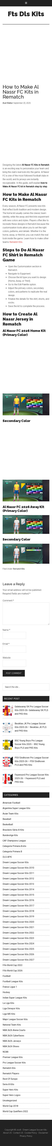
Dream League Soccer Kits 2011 (18, 873)
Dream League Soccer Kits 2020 (18, 922)
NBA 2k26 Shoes (11, 1046)
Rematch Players (11, 1073)
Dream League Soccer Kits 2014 (18, 889)
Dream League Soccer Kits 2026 (18, 954)
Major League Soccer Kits (15, 1019)
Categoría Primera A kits (14, 846)
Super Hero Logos (11, 1095)
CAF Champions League (14, 840)
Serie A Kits (8, 1084)
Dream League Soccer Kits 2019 (18, 916)
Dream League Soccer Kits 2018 (18, 911)
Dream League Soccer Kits (16, 862)
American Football (11, 802)
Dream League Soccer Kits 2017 (18, 905)
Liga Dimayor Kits (11, 1008)
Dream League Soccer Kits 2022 (18, 932)
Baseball (7, 819)
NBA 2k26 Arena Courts (14, 1030)
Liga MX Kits (9, 1014)
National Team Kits (12, 1024)
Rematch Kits (15, 242)
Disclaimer (43, 1133)
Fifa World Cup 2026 (12, 970)
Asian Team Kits (10, 813)
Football (7, 976)
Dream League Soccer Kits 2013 (18, 884)
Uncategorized (10, 1100)
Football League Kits (13, 981)
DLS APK (7, 857)
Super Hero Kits (10, 1089)
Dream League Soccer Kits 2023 (18, 938)
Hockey (6, 992)
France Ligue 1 (10, 987)
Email (6, 644)
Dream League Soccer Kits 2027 (18, 959)
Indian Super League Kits (15, 997)
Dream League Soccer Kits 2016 (18, 900)
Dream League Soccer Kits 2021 (18, 927)
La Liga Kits (8, 1003)
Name (6, 630)
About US (7, 1133)
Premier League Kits (13, 1057)
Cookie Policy (31, 1133)
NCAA (5, 1051)
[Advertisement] (26, 57)
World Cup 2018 (10, 1106)
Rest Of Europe (10, 1079)
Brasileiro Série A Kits (13, 830)
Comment (8, 600)
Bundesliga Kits (10, 835)
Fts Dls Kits (26, 14)
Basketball (8, 824)
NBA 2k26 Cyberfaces (13, 1035)
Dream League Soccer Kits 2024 (18, 943)
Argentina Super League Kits (16, 808)
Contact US (18, 1133)
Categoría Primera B (12, 851)
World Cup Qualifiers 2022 (15, 1111)
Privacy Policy (26, 1136)
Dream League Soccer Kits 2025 (18, 949)
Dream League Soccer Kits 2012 (18, 878)
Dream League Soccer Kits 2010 (18, 867)
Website (7, 657)
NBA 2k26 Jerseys (12, 1041)
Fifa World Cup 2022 (12, 965)
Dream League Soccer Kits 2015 (18, 895)
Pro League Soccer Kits (14, 1062)
